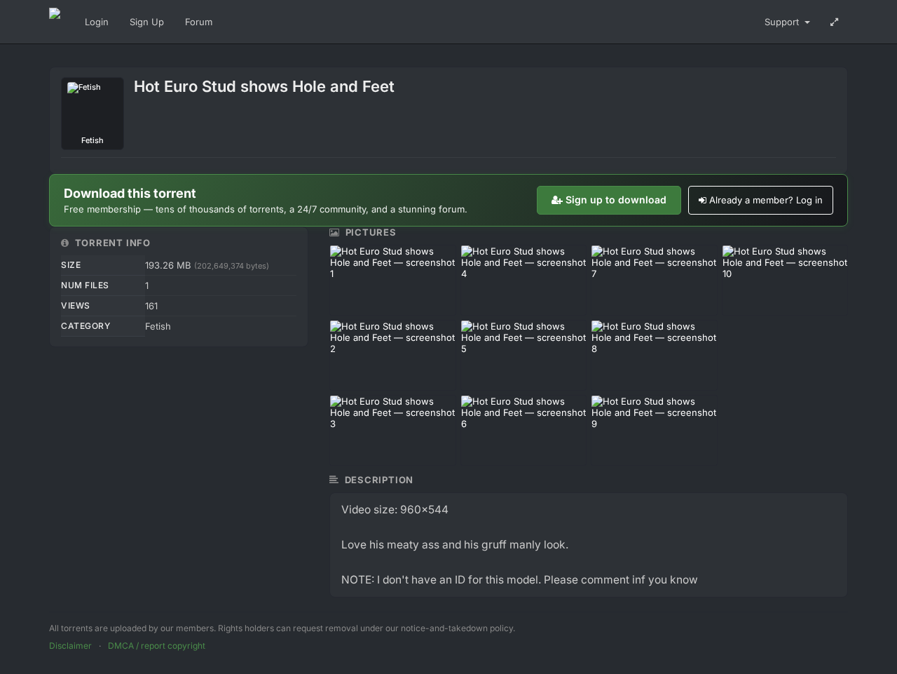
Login (97, 21)
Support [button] (783, 21)
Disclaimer (70, 645)
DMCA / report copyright (156, 645)
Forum (198, 21)
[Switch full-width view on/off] (834, 22)
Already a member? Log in (766, 199)
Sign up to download (616, 199)
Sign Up (147, 21)
